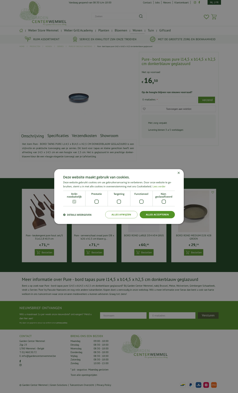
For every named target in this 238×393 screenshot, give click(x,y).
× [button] (178, 173)
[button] (77, 214)
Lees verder (159, 186)
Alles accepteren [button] (157, 214)
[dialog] (119, 196)
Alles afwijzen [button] (121, 214)
